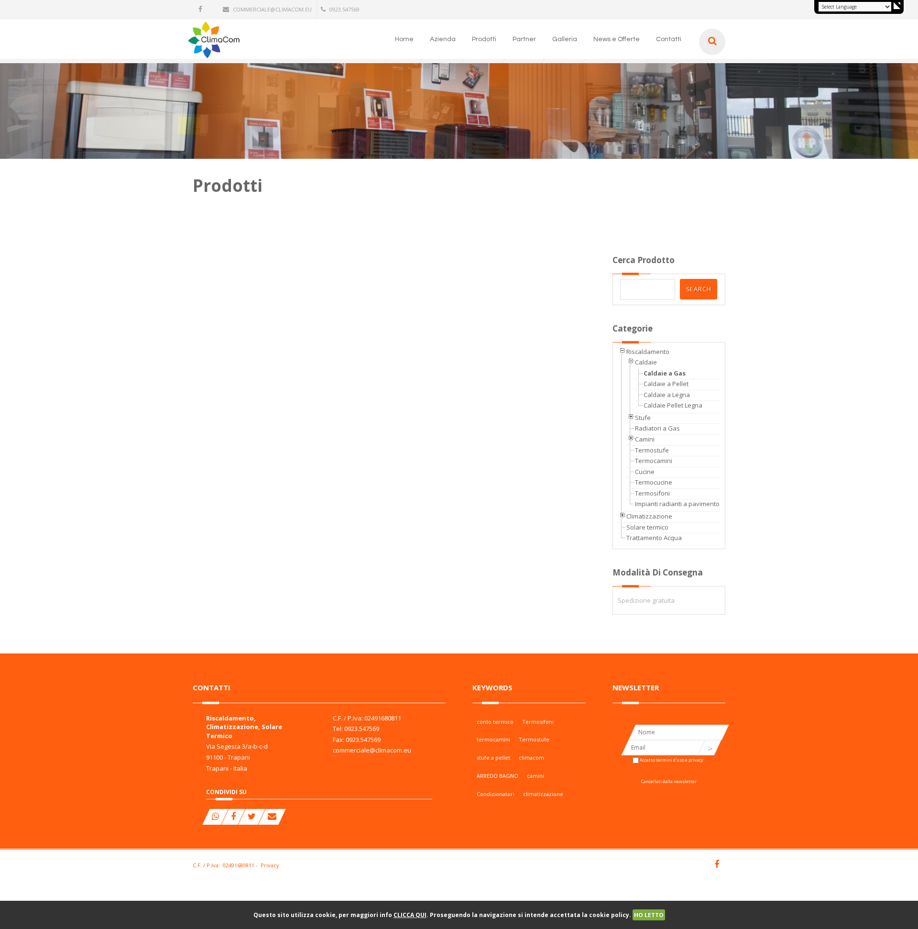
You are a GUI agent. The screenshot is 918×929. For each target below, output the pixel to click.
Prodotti (484, 39)
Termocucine (653, 482)
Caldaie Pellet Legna (673, 405)
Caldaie (646, 362)
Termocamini (653, 460)
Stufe (643, 417)
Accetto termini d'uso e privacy (671, 760)
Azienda (443, 39)
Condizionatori (495, 793)
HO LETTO (649, 915)
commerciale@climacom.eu (272, 9)
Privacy (270, 865)
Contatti (668, 39)
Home (404, 39)
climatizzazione (543, 793)
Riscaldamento (647, 351)
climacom (531, 757)
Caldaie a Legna (667, 394)
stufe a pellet (493, 757)
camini (535, 775)
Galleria (564, 39)
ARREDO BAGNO (497, 775)
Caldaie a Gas (665, 373)
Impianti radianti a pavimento (677, 503)
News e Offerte (616, 39)
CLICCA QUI (409, 915)
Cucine (645, 471)
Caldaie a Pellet (666, 383)
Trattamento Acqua (654, 537)
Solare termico (647, 527)
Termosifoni (652, 493)
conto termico (495, 721)
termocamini (493, 739)
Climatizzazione (649, 516)
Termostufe (652, 450)
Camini (645, 439)
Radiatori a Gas (657, 428)
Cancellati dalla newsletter (669, 781)
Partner (524, 39)
